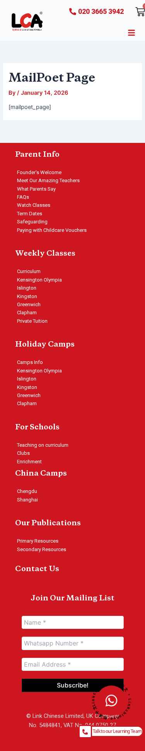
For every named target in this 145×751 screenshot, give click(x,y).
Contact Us (37, 569)
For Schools (37, 427)
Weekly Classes (45, 254)
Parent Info (37, 155)
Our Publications (48, 523)
